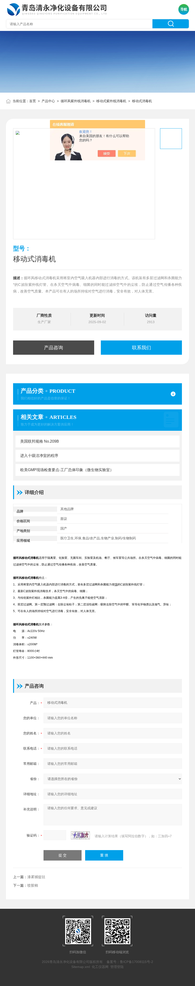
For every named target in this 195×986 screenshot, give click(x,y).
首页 (32, 101)
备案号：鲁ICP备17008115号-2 (130, 962)
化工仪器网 (100, 967)
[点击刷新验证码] (80, 835)
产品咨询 (53, 347)
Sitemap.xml (80, 967)
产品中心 (48, 101)
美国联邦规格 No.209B (39, 441)
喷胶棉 (32, 885)
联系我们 (141, 347)
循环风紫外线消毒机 (76, 101)
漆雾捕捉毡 (36, 877)
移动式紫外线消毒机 (111, 101)
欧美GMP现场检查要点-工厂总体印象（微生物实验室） (67, 470)
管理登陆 (117, 967)
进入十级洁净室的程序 (39, 456)
